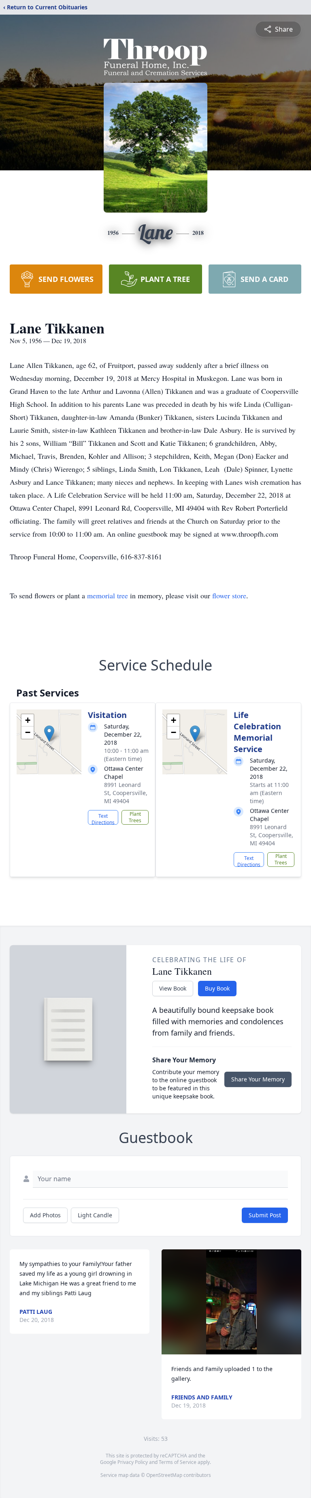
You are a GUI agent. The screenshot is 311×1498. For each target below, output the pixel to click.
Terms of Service (177, 1462)
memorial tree (107, 595)
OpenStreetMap (164, 1475)
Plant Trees (135, 817)
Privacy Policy (132, 1462)
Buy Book (217, 988)
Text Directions (103, 818)
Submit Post (265, 1215)
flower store (229, 595)
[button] (49, 733)
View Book (172, 988)
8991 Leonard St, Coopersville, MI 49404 (125, 793)
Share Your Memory (258, 1079)
